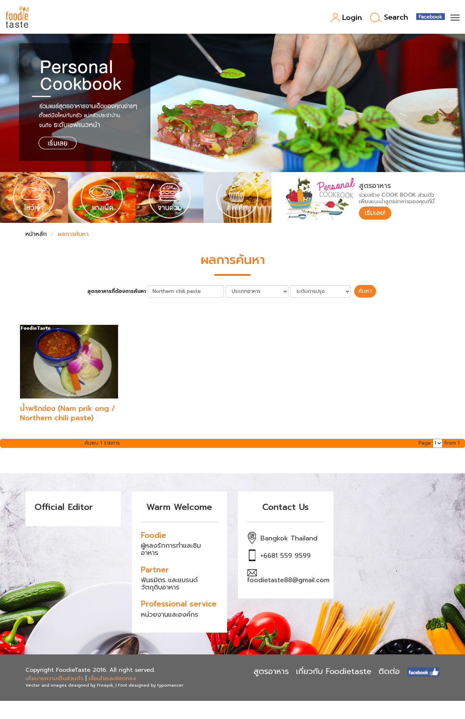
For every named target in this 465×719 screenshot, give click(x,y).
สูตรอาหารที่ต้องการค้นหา (116, 291)
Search (396, 18)
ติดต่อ (389, 671)
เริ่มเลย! (375, 213)
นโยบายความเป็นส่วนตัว (54, 678)
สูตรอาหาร (271, 671)
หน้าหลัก (36, 234)
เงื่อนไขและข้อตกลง (112, 678)
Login (352, 18)
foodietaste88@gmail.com (288, 580)
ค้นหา (365, 291)
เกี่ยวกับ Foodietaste (333, 671)
